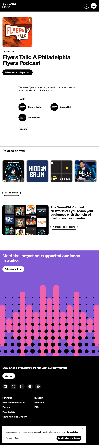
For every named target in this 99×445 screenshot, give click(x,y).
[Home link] (9, 5)
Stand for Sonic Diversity (14, 416)
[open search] (86, 6)
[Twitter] (13, 386)
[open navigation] (94, 6)
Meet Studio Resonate (13, 402)
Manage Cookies (12, 438)
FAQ (36, 407)
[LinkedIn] (5, 386)
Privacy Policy (72, 432)
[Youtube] (38, 386)
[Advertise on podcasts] (25, 220)
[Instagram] (22, 386)
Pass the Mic (8, 412)
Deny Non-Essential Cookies (69, 438)
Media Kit (39, 402)
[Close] (82, 428)
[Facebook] (30, 386)
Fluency (6, 407)
